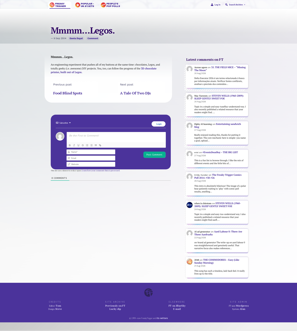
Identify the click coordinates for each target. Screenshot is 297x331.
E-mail (177, 308)
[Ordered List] (87, 145)
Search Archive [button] (236, 4)
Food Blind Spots (67, 93)
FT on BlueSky (177, 305)
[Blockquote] (96, 145)
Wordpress (242, 305)
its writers (162, 318)
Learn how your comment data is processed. (101, 170)
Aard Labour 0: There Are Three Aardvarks (218, 233)
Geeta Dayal (76, 38)
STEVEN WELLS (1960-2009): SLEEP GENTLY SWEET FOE (219, 97)
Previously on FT (115, 305)
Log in (217, 4)
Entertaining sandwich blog (217, 125)
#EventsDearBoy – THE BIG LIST (220, 152)
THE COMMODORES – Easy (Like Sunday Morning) (216, 261)
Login (159, 124)
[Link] (100, 145)
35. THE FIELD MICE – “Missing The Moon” (220, 69)
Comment (93, 38)
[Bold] (70, 145)
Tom (58, 305)
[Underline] (78, 145)
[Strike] (83, 145)
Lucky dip (115, 308)
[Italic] (74, 145)
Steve (58, 308)
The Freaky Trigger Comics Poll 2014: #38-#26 (217, 176)
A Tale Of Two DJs (135, 93)
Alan (242, 308)
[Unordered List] (91, 145)
